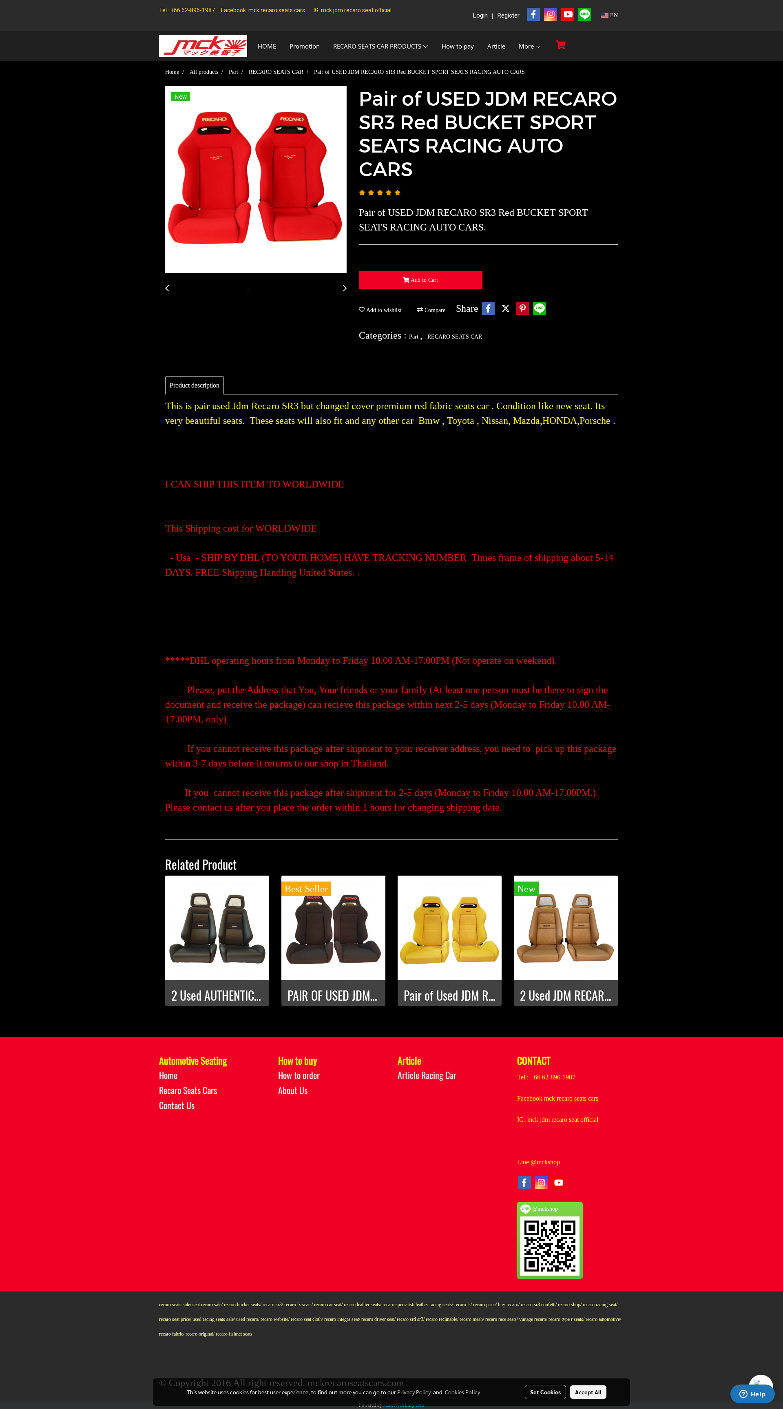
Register (509, 15)
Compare (434, 310)
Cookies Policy (462, 1392)
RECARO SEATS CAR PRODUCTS (378, 46)
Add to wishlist (383, 310)
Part (414, 337)
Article (496, 46)
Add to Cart (423, 280)
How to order (299, 1075)
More (527, 46)
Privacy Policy (414, 1392)
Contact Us (177, 1105)
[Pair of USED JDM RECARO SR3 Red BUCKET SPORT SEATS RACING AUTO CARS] (256, 179)
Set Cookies (545, 1392)
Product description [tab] (194, 385)
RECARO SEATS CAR (454, 337)
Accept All (588, 1392)
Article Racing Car (427, 1075)
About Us (292, 1090)
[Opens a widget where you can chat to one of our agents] (752, 1395)
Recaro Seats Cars (188, 1090)
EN (613, 15)
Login (480, 15)
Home (168, 1075)
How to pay (458, 46)
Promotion (305, 46)
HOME (267, 46)
